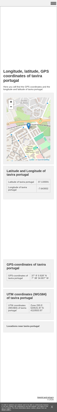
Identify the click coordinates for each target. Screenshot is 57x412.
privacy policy (6, 409)
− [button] (11, 107)
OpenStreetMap (43, 159)
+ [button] (11, 102)
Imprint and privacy (45, 397)
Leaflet (31, 159)
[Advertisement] (28, 38)
